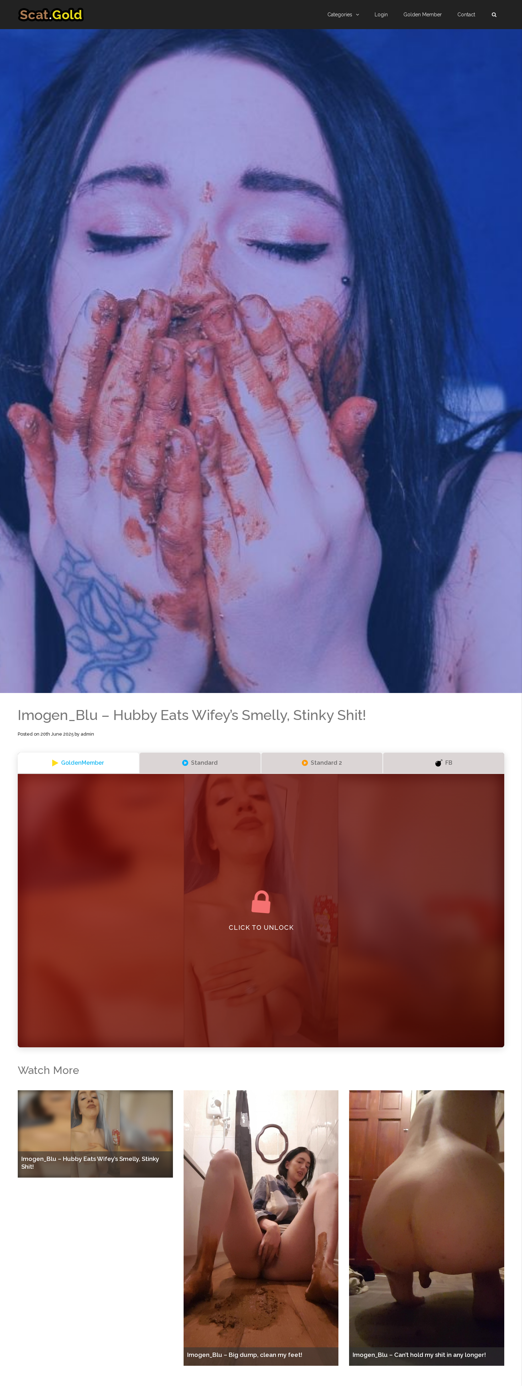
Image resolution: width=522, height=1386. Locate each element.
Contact (466, 14)
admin (87, 734)
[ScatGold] (51, 14)
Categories (339, 14)
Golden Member (422, 14)
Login (381, 14)
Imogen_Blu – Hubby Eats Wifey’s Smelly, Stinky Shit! (90, 1162)
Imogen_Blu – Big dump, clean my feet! (244, 1354)
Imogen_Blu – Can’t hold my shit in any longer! (419, 1354)
